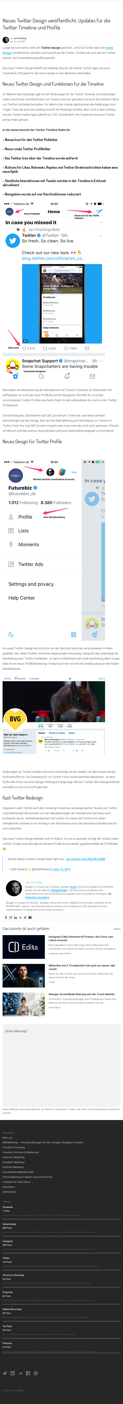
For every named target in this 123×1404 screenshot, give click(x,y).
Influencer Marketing (14, 1157)
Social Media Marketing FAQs (18, 1172)
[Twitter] (20, 917)
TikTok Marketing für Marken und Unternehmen (28, 1177)
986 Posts (7, 1227)
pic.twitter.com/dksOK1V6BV (85, 859)
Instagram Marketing (14, 1162)
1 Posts (6, 1210)
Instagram (53, 953)
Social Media (65, 953)
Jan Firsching (20, 38)
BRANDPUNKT (59, 890)
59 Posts (7, 1312)
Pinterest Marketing (13, 1167)
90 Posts (7, 1278)
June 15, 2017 (62, 869)
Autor (73, 886)
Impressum (9, 1186)
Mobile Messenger (12, 1309)
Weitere (117, 929)
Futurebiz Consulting (37, 897)
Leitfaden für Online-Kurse (16, 1182)
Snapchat (7, 1292)
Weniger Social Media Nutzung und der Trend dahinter (82, 994)
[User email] (30, 917)
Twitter (52, 982)
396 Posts (7, 1244)
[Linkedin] (15, 917)
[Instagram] (10, 917)
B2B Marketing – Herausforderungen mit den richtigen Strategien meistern (43, 1142)
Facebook (8, 1207)
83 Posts (7, 1295)
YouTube (7, 1326)
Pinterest (7, 1343)
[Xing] (25, 917)
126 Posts (7, 1261)
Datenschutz (9, 1191)
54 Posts (7, 1346)
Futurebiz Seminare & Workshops (21, 1152)
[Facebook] (6, 917)
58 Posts (7, 1330)
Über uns (7, 1137)
